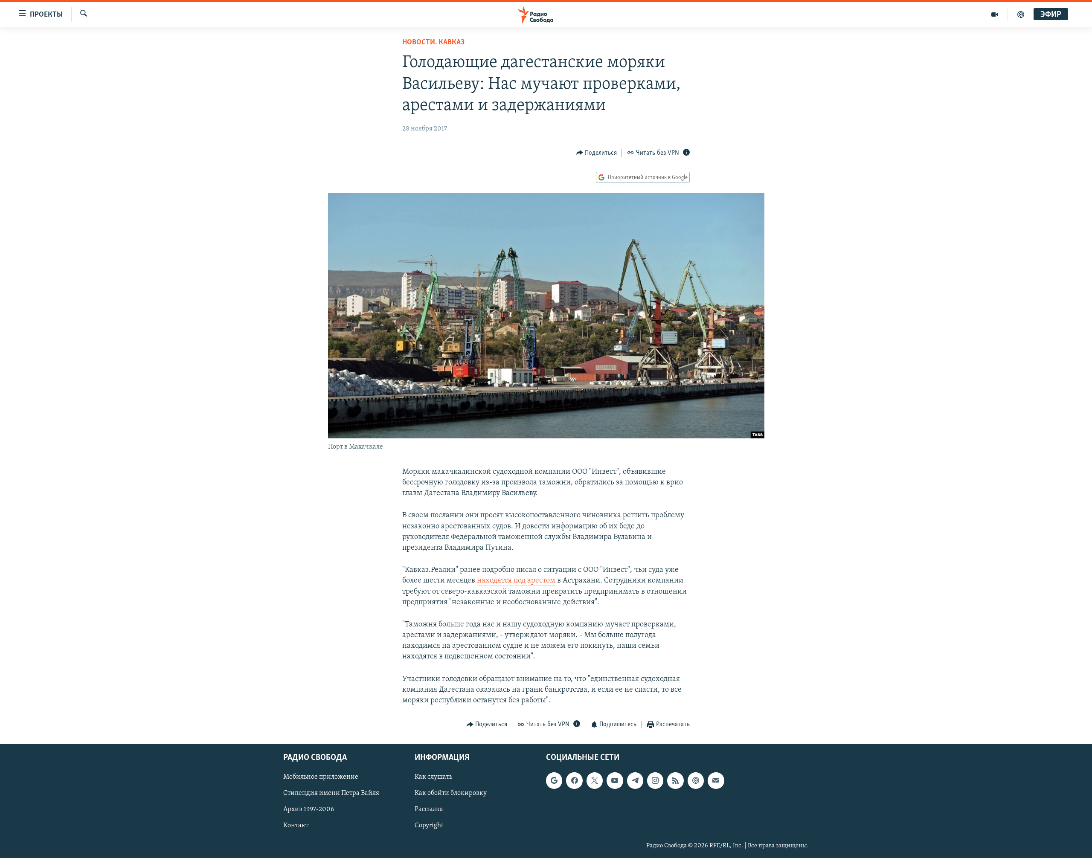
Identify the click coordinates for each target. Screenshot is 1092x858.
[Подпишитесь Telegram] (635, 780)
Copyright (429, 825)
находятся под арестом (516, 581)
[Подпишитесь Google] (554, 780)
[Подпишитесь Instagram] (655, 780)
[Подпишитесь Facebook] (574, 780)
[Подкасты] (696, 780)
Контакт (295, 825)
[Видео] (995, 14)
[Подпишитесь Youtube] (615, 780)
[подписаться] (716, 780)
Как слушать (433, 777)
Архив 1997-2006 (308, 809)
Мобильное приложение (320, 777)
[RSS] (675, 780)
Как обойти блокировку (451, 793)
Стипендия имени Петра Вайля (331, 793)
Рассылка (429, 809)
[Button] (596, 153)
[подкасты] (1021, 14)
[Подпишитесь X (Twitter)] (595, 780)
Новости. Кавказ (433, 42)
